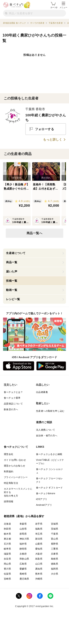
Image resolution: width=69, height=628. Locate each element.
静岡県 (23, 548)
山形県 (23, 528)
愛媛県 (23, 568)
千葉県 (54, 533)
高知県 (38, 568)
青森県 (23, 523)
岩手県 (38, 523)
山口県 (38, 563)
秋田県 (7, 528)
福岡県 (54, 568)
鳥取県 (38, 558)
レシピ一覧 (13, 299)
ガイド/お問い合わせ (15, 460)
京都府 (23, 553)
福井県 (23, 543)
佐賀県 (7, 573)
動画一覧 (11, 289)
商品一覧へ (35, 233)
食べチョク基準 (12, 398)
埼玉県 (38, 533)
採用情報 (8, 501)
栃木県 (7, 533)
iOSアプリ (41, 499)
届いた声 (11, 271)
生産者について (16, 253)
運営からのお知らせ (14, 465)
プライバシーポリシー (16, 477)
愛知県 (38, 548)
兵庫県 (54, 553)
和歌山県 (24, 558)
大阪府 (38, 553)
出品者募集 (42, 392)
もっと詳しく (52, 139)
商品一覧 (11, 262)
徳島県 (54, 563)
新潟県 (38, 538)
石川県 (7, 543)
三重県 (54, 548)
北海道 (7, 523)
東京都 (7, 538)
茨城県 (54, 528)
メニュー (63, 7)
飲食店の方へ (11, 409)
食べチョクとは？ (13, 392)
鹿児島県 (24, 578)
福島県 (38, 528)
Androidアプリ (44, 505)
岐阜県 (7, 548)
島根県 (54, 558)
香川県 (7, 568)
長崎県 (23, 573)
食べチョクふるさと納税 (49, 454)
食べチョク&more (45, 493)
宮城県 (54, 523)
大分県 (54, 573)
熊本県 (38, 573)
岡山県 (7, 563)
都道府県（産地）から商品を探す (24, 516)
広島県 (23, 563)
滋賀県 (7, 553)
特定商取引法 (11, 483)
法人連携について (45, 429)
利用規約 (8, 471)
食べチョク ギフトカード (49, 487)
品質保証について (13, 403)
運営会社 (8, 454)
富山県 (54, 538)
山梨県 (38, 543)
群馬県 (23, 533)
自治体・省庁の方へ (47, 435)
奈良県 (7, 558)
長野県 (54, 543)
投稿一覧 (11, 280)
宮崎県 (7, 578)
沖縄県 (38, 578)
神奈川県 (24, 538)
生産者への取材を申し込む (50, 411)
